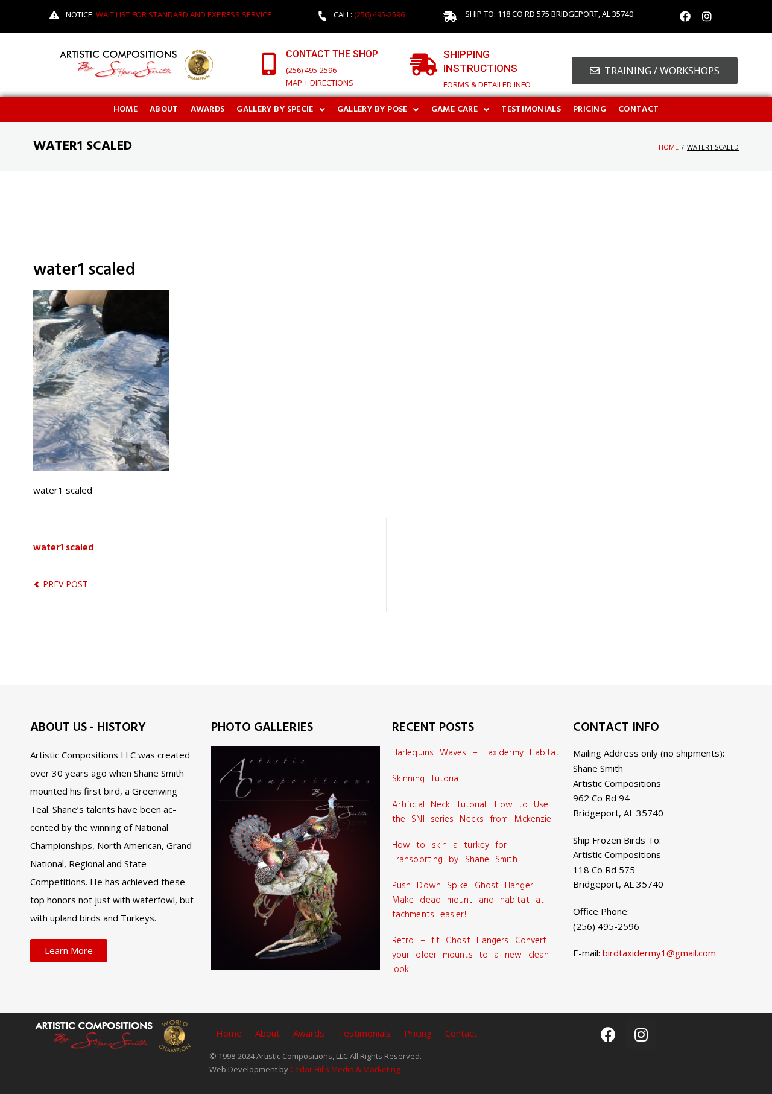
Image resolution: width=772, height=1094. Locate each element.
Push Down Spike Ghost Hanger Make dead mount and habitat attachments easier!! (469, 900)
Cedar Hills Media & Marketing (345, 1069)
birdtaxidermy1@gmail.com (659, 953)
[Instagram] (707, 16)
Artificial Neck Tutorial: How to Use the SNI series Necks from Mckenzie (471, 812)
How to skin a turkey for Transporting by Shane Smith (454, 852)
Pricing (418, 1033)
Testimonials (364, 1033)
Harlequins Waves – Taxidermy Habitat (476, 753)
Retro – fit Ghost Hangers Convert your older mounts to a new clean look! (470, 955)
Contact (461, 1033)
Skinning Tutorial (426, 779)
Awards (308, 1033)
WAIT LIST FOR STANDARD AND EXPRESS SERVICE (183, 14)
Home (669, 146)
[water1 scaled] (101, 297)
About (267, 1033)
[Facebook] (685, 16)
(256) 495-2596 (379, 14)
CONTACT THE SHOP (332, 54)
